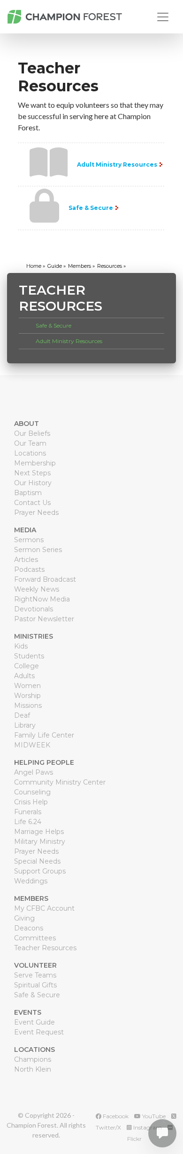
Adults (24, 676)
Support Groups (40, 871)
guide (54, 266)
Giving (24, 918)
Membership (35, 463)
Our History (33, 483)
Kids (21, 646)
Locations (30, 453)
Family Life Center (44, 735)
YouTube (153, 1116)
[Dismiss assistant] (164, 1122)
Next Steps (32, 473)
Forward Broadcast (45, 579)
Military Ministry (39, 841)
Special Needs (37, 861)
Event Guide (34, 1022)
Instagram (147, 1127)
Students (29, 656)
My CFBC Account (44, 908)
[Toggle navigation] (162, 17)
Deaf (22, 715)
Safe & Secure (91, 207)
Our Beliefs (32, 433)
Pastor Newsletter (44, 619)
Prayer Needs (36, 512)
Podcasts (29, 569)
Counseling (32, 792)
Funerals (27, 812)
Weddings (30, 881)
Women (27, 685)
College (26, 666)
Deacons (28, 928)
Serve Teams (35, 975)
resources (109, 266)
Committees (35, 938)
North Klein (32, 1069)
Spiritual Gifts (35, 985)
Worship (27, 695)
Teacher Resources (45, 948)
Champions (32, 1059)
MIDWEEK (32, 745)
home (33, 266)
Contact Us (32, 502)
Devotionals (33, 609)
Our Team (30, 443)
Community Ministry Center (60, 782)
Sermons (29, 540)
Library (25, 725)
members (79, 266)
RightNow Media (42, 599)
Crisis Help (31, 802)
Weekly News (36, 589)
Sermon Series (38, 549)
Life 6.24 (27, 821)
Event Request (39, 1032)
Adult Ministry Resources (117, 164)
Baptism (28, 493)
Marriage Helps (39, 831)
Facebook (115, 1116)
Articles (26, 559)
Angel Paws (33, 772)
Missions (28, 705)
